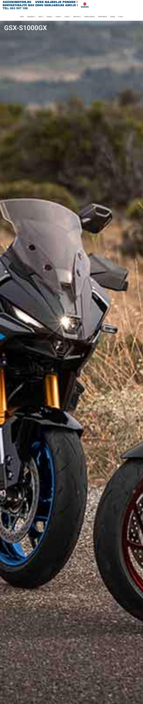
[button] (2, 370)
